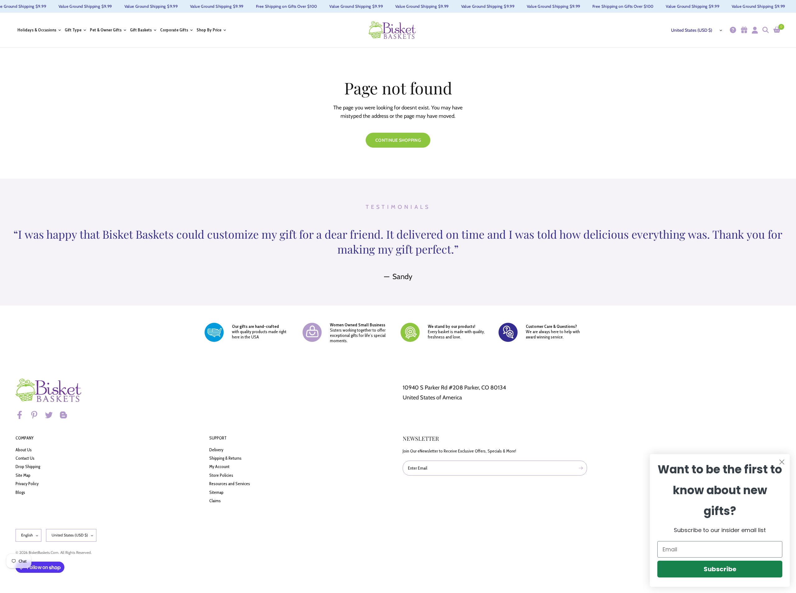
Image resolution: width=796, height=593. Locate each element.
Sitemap (216, 492)
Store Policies (221, 475)
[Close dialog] (781, 462)
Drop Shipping (28, 466)
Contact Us (25, 458)
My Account (219, 466)
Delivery (216, 450)
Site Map (23, 475)
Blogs (20, 492)
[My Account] (754, 30)
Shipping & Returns (225, 458)
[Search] (764, 30)
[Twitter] (51, 415)
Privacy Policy (27, 483)
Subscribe (720, 569)
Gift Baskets (141, 30)
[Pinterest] (37, 415)
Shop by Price (209, 30)
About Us (24, 450)
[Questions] (732, 30)
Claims (215, 500)
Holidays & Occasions (36, 30)
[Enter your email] (581, 468)
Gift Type (73, 30)
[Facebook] (22, 415)
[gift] (743, 30)
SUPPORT (218, 438)
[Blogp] (66, 415)
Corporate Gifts (174, 30)
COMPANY (25, 438)
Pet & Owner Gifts (106, 30)
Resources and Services (229, 483)
